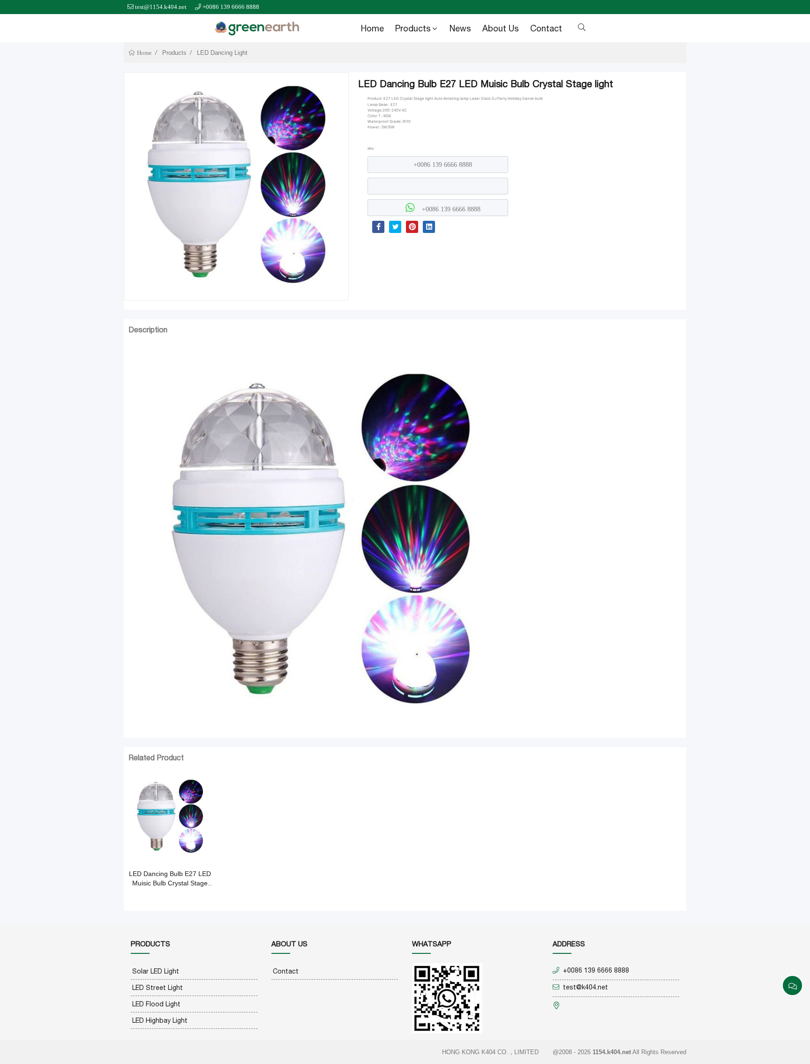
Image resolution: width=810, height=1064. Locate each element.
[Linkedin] (429, 227)
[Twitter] (395, 227)
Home (372, 28)
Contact (546, 28)
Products (413, 28)
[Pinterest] (412, 227)
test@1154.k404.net (161, 7)
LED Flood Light (156, 1004)
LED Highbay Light (160, 1020)
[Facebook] (378, 227)
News (460, 28)
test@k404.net (585, 987)
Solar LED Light (155, 971)
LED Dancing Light (222, 52)
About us (500, 28)
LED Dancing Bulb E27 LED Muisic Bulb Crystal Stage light (170, 879)
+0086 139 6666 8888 (230, 7)
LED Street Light (157, 987)
